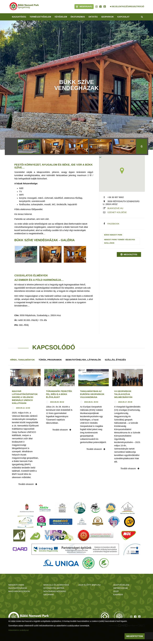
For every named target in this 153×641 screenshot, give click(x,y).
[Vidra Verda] (59, 535)
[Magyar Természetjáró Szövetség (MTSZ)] (88, 563)
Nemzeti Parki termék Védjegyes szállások (119, 241)
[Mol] (128, 535)
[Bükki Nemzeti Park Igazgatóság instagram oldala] (96, 6)
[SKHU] (75, 549)
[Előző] (5, 85)
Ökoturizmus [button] (78, 17)
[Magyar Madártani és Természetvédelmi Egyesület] (95, 508)
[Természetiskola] (25, 522)
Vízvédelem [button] (61, 17)
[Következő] (147, 85)
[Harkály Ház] (19, 535)
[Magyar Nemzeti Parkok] (62, 508)
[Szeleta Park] (129, 522)
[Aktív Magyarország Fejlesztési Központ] (45, 508)
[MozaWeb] (60, 522)
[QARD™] (20, 549)
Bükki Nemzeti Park (113, 235)
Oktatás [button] (93, 17)
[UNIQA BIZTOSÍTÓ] (61, 563)
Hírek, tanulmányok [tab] (22, 360)
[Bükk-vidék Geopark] (114, 522)
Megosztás (130, 254)
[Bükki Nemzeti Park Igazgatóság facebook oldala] (100, 6)
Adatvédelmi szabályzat (18, 630)
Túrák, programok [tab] (50, 360)
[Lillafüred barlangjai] (35, 535)
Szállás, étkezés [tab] (115, 360)
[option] (29, 146)
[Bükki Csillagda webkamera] (107, 5)
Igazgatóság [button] (19, 17)
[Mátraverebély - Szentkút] (95, 535)
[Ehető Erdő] (104, 563)
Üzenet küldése (117, 212)
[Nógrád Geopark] (80, 508)
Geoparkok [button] (107, 17)
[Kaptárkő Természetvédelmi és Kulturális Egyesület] (111, 508)
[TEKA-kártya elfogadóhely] (41, 522)
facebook (113, 224)
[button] (122, 171)
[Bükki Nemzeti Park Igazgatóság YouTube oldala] (104, 6)
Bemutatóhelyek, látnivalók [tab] (83, 360)
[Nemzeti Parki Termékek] (127, 508)
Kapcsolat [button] (123, 17)
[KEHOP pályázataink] (131, 549)
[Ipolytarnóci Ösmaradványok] (97, 522)
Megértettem (134, 636)
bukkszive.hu (115, 208)
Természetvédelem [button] (40, 17)
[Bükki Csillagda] (82, 522)
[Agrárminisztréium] (26, 508)
